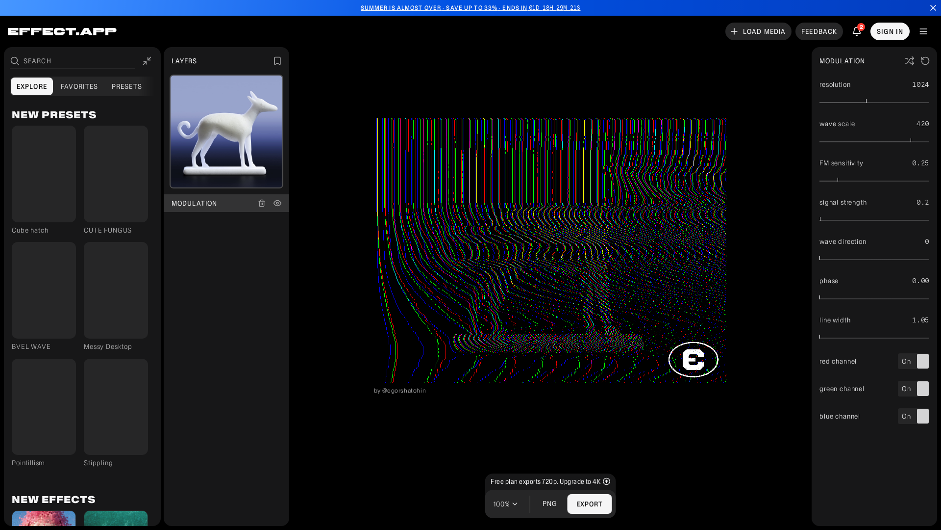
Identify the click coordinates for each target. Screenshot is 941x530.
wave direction (843, 242)
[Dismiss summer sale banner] (933, 8)
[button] (44, 180)
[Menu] (923, 31)
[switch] (913, 361)
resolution (834, 84)
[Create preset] (277, 61)
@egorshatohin (404, 390)
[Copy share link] (23, 210)
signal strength (843, 202)
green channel (842, 389)
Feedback (819, 31)
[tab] (32, 86)
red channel (838, 361)
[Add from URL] (236, 174)
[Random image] (216, 174)
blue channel (839, 416)
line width (834, 320)
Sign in (890, 31)
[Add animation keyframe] (858, 84)
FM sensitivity (841, 163)
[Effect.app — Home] (62, 31)
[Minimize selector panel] (147, 61)
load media (764, 31)
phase (829, 281)
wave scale (837, 124)
